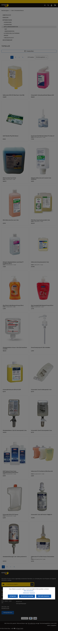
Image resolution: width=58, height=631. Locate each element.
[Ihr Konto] (51, 5)
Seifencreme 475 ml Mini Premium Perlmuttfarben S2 (42, 557)
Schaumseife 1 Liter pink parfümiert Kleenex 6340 (42, 95)
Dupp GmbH (20, 628)
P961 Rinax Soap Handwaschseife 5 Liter (40, 220)
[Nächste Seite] (19, 57)
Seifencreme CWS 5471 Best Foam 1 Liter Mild (13, 95)
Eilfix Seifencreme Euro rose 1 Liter (11, 220)
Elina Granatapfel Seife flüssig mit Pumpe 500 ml (42, 305)
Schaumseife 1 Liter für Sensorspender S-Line (41, 430)
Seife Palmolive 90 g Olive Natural (10, 135)
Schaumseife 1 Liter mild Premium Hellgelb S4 (41, 514)
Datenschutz (26, 592)
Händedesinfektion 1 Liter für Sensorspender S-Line (15, 430)
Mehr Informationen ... (29, 590)
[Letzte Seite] (22, 57)
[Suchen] (48, 5)
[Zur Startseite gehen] (5, 5)
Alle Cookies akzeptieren (43, 596)
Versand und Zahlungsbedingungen (21, 602)
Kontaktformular (5, 608)
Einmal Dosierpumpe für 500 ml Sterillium (40, 347)
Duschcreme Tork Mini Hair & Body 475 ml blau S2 (42, 135)
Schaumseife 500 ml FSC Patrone (10, 514)
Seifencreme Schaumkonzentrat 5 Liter (40, 262)
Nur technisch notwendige (27, 596)
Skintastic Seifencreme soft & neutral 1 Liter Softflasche (41, 179)
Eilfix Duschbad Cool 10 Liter (9, 178)
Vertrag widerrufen (7, 612)
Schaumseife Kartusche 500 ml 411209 (12, 389)
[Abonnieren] (32, 584)
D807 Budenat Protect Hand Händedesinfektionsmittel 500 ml (10, 472)
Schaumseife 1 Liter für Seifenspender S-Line (41, 389)
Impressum (32, 592)
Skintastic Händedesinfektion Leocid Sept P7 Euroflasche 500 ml (13, 263)
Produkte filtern (30, 51)
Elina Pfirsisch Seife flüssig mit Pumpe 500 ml (13, 305)
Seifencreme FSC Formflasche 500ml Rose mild (42, 471)
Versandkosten (31, 623)
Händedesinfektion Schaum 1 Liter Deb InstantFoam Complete (15, 348)
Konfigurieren (13, 596)
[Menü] (44, 5)
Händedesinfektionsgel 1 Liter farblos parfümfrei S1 (15, 556)
